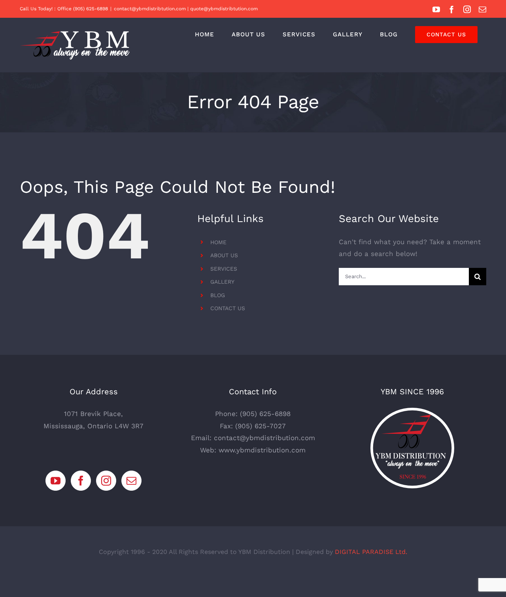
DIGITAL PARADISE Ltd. (371, 552)
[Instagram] (106, 481)
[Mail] (131, 481)
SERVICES (223, 269)
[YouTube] (55, 481)
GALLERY (222, 282)
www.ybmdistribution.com (262, 450)
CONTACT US (227, 308)
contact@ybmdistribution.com (264, 438)
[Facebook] (81, 481)
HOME (218, 242)
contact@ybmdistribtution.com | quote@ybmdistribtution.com (186, 8)
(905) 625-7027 (260, 426)
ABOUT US (224, 255)
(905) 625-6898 (265, 414)
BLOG (217, 295)
